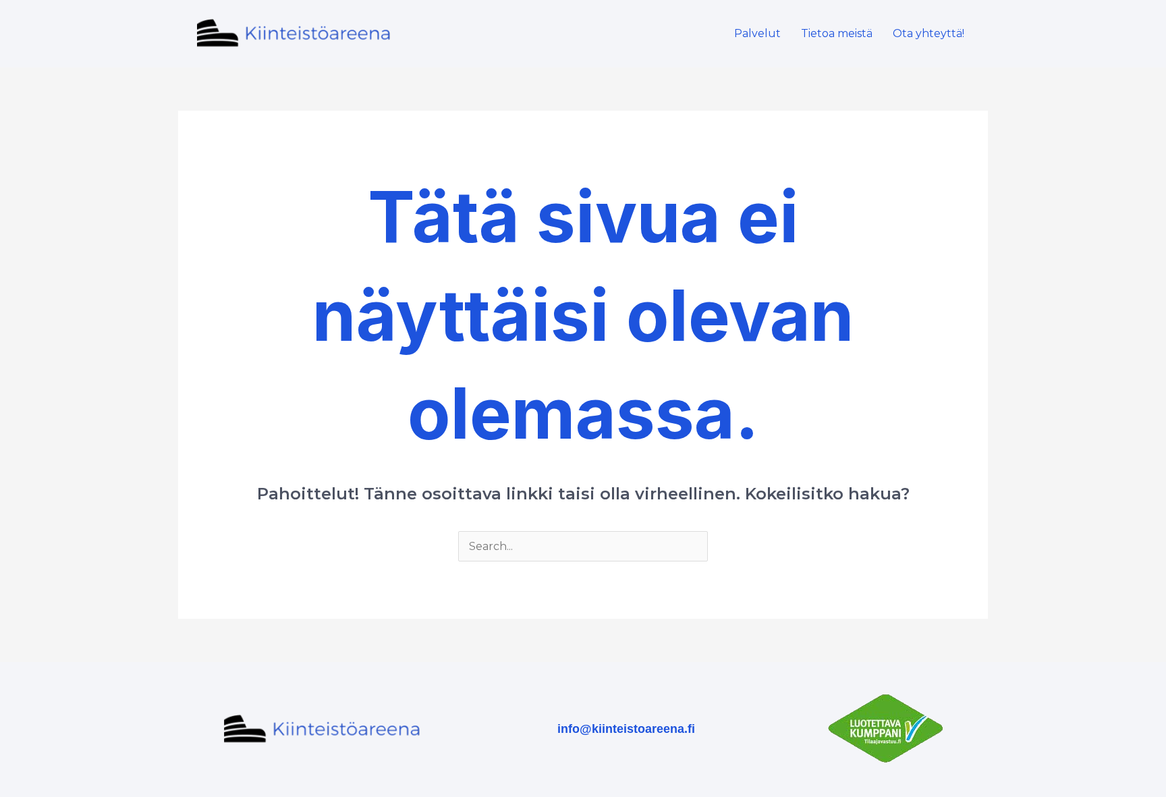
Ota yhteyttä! (928, 33)
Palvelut (757, 33)
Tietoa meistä (836, 33)
